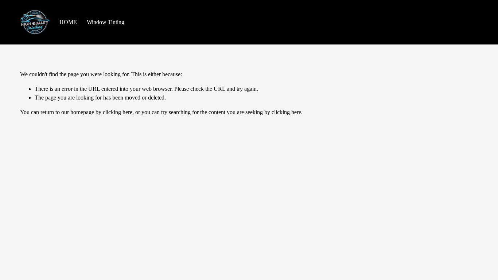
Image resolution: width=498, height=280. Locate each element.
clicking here (117, 112)
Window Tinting (105, 22)
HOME (68, 22)
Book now (458, 22)
